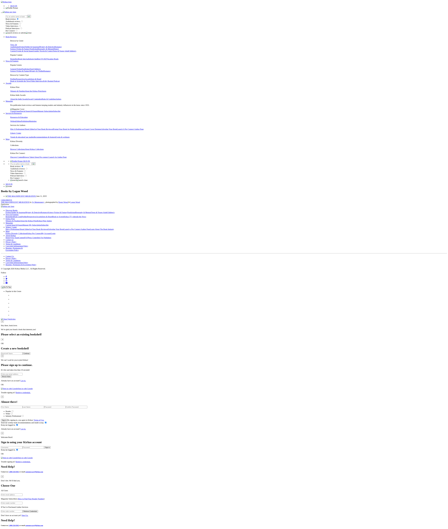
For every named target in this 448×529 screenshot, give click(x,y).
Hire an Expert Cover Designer (89, 129)
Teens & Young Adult (61, 51)
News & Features (12, 24)
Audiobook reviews (13, 21)
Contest (21, 238)
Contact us (9, 240)
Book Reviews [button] (11, 37)
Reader (8, 411)
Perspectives (20, 79)
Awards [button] (8, 83)
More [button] (8, 139)
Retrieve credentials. (23, 393)
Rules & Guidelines (49, 99)
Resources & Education (19, 117)
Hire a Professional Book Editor (17, 229)
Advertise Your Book (109, 129)
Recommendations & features (45, 137)
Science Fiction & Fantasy (20, 49)
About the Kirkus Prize (33, 91)
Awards (28, 79)
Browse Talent (28, 157)
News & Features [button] (12, 61)
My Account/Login (48, 233)
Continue (26, 353)
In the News (26, 81)
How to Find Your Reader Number (31, 499)
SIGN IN (13, 6)
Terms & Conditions (13, 244)
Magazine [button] (9, 101)
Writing (13, 121)
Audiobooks (14, 47)
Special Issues (25, 111)
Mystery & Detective (47, 47)
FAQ (26, 238)
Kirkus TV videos (70, 217)
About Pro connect (41, 157)
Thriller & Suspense (31, 47)
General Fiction (16, 69)
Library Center (15, 133)
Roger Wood (63, 202)
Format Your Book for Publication (65, 129)
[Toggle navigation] (2, 12)
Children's (72, 51)
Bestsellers (14, 59)
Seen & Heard (36, 79)
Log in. (23, 381)
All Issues (34, 111)
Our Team (15, 238)
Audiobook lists (31, 59)
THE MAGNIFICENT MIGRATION (15, 202)
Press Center (32, 238)
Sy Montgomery (38, 202)
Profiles (13, 79)
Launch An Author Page (58, 157)
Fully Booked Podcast (51, 81)
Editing (18, 121)
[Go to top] (6, 287)
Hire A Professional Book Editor (22, 129)
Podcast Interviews (13, 28)
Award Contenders (35, 99)
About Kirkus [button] (11, 236)
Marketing (33, 121)
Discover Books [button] (12, 210)
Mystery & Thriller (37, 71)
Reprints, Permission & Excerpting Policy (14, 249)
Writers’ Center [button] (11, 227)
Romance (58, 47)
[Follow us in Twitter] (6, 279)
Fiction (21, 47)
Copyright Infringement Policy (17, 246)
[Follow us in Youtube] (6, 283)
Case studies (29, 137)
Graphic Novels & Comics (43, 51)
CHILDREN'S (6, 200)
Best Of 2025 (42, 59)
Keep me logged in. (8, 425)
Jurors (44, 91)
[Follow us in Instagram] (6, 281)
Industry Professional (14, 416)
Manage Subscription (45, 111)
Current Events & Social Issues (21, 51)
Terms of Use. (38, 420)
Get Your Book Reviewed (43, 129)
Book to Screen (16, 81)
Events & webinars (63, 137)
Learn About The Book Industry (102, 229)
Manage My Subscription (32, 225)
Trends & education (17, 137)
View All (13, 45)
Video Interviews (12, 26)
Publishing (25, 121)
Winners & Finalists (17, 91)
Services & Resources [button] (14, 113)
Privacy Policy (11, 242)
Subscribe (56, 111)
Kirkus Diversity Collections (16, 233)
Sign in (4, 420)
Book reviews (11, 19)
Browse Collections (17, 149)
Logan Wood (75, 202)
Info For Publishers (44, 238)
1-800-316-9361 (14, 472)
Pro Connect (10, 31)
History (56, 49)
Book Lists (17, 217)
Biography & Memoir (46, 49)
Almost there (6, 376)
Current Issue (15, 111)
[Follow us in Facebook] (6, 277)
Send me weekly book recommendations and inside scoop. (22, 423)
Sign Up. (25, 515)
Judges (58, 99)
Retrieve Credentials (30, 511)
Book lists (21, 59)
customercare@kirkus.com (34, 472)
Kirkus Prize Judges (44, 221)
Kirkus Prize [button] (10, 219)
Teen (31, 69)
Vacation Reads (52, 59)
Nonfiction (34, 49)
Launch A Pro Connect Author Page (130, 129)
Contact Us (10, 256)
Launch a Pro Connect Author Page (77, 229)
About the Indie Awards (19, 99)
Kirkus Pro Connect (34, 233)
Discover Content (16, 157)
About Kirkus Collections (34, 149)
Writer (8, 414)
